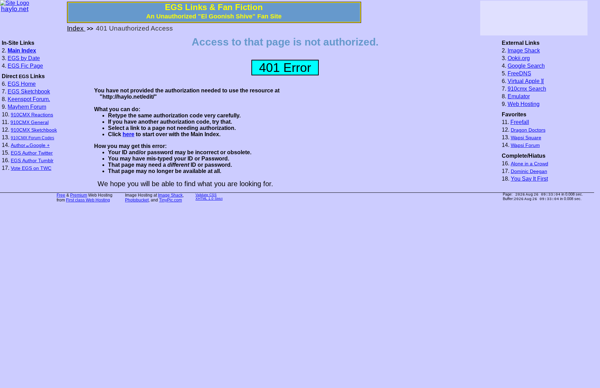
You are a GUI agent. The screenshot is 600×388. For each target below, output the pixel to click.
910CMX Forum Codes (32, 137)
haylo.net (14, 9)
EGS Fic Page (25, 66)
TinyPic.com (170, 200)
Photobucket (137, 200)
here (128, 134)
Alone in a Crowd (529, 163)
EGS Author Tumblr (32, 160)
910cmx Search (527, 89)
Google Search (526, 66)
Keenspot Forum (28, 99)
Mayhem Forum (27, 107)
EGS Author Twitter (32, 153)
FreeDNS (519, 73)
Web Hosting (524, 104)
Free (61, 195)
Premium (78, 195)
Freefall (519, 122)
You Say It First (529, 179)
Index (76, 28)
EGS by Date (24, 58)
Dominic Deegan (529, 171)
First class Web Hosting (88, 200)
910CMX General (29, 122)
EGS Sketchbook (29, 91)
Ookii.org (519, 58)
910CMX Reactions (32, 114)
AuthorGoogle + (30, 145)
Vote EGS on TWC (31, 168)
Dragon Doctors (528, 130)
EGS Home (22, 84)
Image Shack (524, 50)
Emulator (519, 96)
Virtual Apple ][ (526, 81)
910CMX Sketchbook (34, 130)
